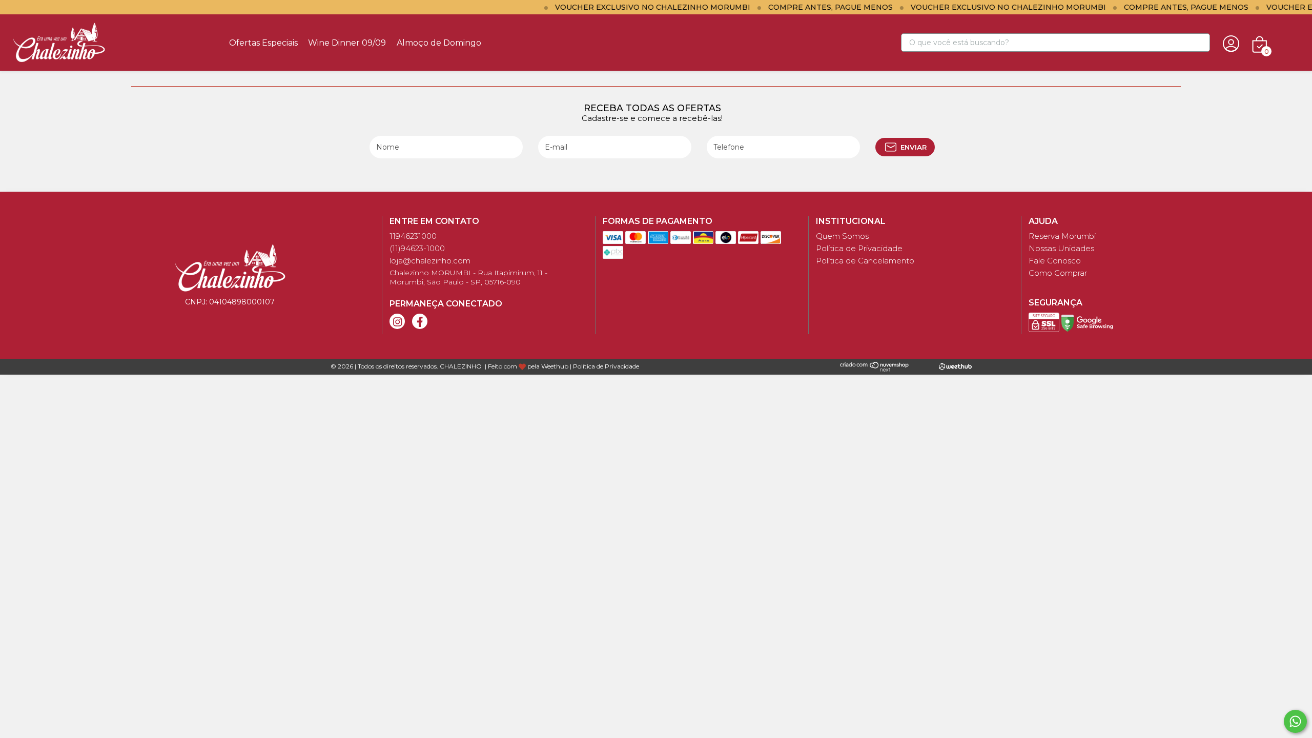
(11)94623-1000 (417, 248)
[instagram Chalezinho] (397, 321)
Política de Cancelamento (865, 260)
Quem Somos (842, 236)
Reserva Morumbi (1062, 236)
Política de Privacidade (859, 248)
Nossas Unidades (1061, 248)
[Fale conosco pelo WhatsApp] (1295, 721)
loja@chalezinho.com (429, 260)
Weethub (554, 366)
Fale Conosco (1055, 260)
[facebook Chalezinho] (419, 321)
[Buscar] (1197, 43)
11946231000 (413, 236)
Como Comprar (1058, 273)
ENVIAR (913, 147)
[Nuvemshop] (874, 366)
